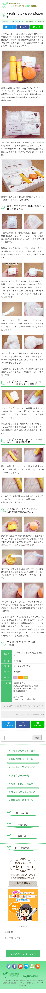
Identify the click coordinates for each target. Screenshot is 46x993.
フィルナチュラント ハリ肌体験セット (29, 714)
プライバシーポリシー (13, 938)
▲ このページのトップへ (23, 954)
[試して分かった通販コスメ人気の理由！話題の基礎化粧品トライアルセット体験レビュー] (23, 5)
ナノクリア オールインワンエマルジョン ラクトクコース (22, 706)
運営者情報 (9, 932)
